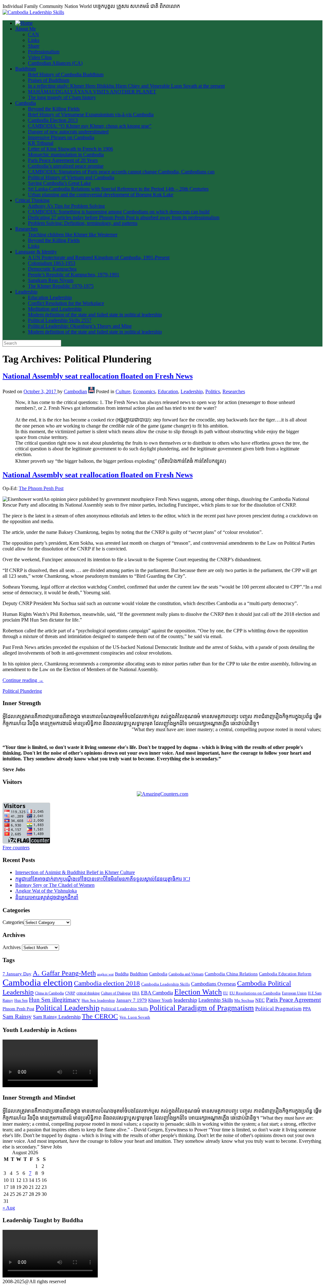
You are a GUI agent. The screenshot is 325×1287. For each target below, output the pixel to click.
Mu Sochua (244, 1000)
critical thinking (88, 993)
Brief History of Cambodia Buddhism (65, 74)
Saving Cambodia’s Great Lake (59, 183)
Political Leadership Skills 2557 (59, 320)
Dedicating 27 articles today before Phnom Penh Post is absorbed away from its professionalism (123, 217)
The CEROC (100, 1016)
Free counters (16, 847)
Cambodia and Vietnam (186, 974)
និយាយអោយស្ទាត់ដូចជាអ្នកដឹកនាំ (46, 897)
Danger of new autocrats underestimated (68, 131)
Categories (13, 922)
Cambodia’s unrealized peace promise (65, 166)
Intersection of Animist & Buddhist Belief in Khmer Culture (75, 872)
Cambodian (75, 391)
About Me (25, 28)
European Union (294, 993)
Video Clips (40, 57)
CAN (33, 34)
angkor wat (105, 974)
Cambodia (25, 103)
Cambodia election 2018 (107, 983)
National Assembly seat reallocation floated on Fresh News (98, 376)
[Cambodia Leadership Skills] (33, 12)
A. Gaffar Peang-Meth (64, 973)
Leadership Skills (215, 1000)
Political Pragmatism (278, 1009)
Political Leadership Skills (124, 1009)
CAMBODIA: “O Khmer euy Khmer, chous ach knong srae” (89, 126)
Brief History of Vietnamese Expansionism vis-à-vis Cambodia (91, 114)
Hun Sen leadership (98, 1000)
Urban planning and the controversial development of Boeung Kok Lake (100, 194)
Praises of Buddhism (48, 80)
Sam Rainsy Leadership (57, 1017)
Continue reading (23, 680)
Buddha (122, 974)
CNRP (70, 993)
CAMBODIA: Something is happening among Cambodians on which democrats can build (118, 211)
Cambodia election (38, 982)
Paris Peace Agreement (293, 999)
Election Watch (198, 992)
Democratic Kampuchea (52, 269)
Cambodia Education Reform (285, 974)
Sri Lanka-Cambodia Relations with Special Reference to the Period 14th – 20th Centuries (118, 189)
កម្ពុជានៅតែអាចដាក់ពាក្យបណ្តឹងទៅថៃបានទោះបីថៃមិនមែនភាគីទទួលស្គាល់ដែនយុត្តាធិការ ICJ (102, 879)
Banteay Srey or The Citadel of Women (55, 885)
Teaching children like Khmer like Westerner (72, 234)
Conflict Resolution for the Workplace (66, 303)
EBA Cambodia (157, 993)
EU (225, 993)
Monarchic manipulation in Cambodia (66, 154)
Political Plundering (22, 691)
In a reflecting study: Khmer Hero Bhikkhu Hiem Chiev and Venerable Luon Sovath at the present (126, 86)
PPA (307, 1008)
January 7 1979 (131, 1000)
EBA (136, 993)
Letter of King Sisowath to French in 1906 (70, 149)
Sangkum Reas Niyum (50, 280)
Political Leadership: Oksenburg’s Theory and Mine (80, 326)
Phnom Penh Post (18, 1009)
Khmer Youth (160, 1000)
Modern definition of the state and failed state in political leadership (95, 314)
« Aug (9, 1207)
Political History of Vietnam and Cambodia (71, 177)
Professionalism (43, 51)
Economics (144, 391)
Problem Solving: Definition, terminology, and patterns (82, 223)
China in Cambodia (49, 993)
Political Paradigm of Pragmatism (201, 1008)
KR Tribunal (40, 143)
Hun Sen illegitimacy (54, 999)
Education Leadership (50, 297)
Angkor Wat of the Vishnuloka (46, 890)
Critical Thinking (32, 200)
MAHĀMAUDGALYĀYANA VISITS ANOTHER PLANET (92, 91)
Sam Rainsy (17, 1016)
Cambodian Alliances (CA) (55, 63)
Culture (123, 391)
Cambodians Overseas (213, 984)
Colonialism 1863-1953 (51, 263)
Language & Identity (36, 251)
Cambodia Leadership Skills (165, 984)
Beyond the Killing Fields (54, 108)
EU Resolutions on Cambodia (255, 993)
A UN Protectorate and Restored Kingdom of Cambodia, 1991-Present (98, 257)
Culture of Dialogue (116, 993)
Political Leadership (68, 1007)
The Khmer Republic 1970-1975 (61, 286)
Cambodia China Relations (231, 973)
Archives (12, 947)
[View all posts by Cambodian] (91, 391)
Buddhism (25, 68)
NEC (260, 1000)
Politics (212, 391)
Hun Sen (21, 1000)
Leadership (26, 291)
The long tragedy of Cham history (62, 97)
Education (168, 391)
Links (33, 40)
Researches (26, 229)
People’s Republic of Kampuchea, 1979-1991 (73, 274)
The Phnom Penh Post (41, 488)
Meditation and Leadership (55, 309)
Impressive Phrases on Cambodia (61, 137)
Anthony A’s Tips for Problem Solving (66, 206)
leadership (185, 1000)
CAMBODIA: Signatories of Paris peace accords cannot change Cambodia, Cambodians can (121, 171)
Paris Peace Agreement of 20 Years (63, 160)
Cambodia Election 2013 (53, 120)
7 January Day (17, 973)
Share (33, 46)
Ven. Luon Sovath (134, 1017)
